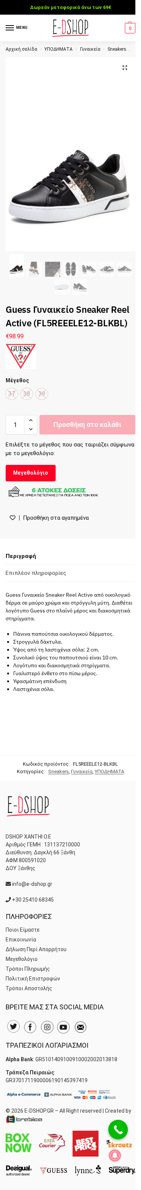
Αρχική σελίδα (21, 49)
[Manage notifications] (115, 1155)
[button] (129, 28)
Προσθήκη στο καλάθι (87, 424)
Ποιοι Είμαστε (22, 930)
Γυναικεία (90, 49)
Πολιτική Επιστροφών (33, 979)
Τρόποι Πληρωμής (28, 969)
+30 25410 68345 (33, 900)
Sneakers (117, 49)
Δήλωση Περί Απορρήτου (36, 949)
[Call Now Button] (118, 1129)
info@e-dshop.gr (32, 884)
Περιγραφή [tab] (21, 556)
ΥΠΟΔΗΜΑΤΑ (58, 49)
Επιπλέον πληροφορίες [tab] (36, 573)
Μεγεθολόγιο (30, 473)
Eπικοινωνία (21, 940)
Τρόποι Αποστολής (29, 988)
